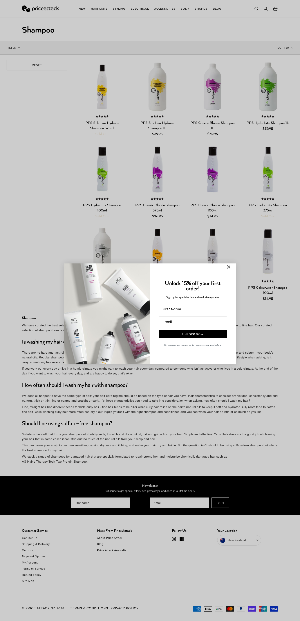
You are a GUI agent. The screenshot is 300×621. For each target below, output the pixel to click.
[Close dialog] (229, 266)
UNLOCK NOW (192, 334)
